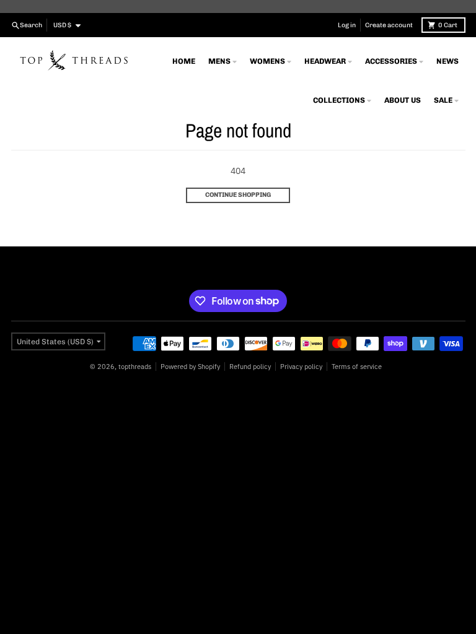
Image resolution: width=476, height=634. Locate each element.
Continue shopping (238, 195)
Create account (389, 25)
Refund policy (250, 366)
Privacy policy (301, 366)
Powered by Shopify (190, 366)
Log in (347, 25)
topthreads (134, 366)
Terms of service (357, 366)
